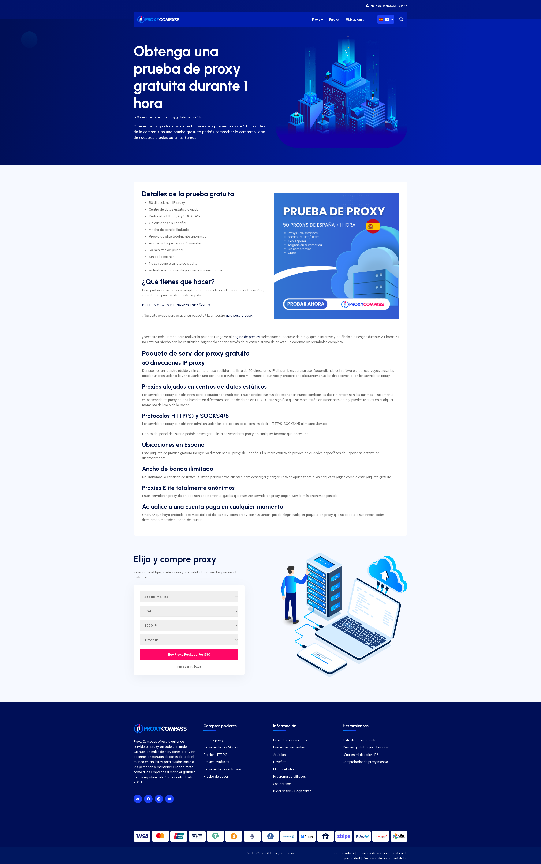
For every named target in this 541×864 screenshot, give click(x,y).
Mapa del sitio (283, 769)
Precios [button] (334, 19)
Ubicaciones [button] (355, 19)
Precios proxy (213, 740)
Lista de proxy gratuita (359, 740)
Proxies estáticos (216, 762)
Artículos (279, 755)
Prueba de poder (215, 776)
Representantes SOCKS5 (221, 747)
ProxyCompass (282, 853)
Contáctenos (282, 784)
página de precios (246, 337)
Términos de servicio (373, 853)
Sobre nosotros (342, 853)
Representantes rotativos (222, 769)
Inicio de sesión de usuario (388, 6)
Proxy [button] (316, 19)
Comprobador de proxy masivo (365, 762)
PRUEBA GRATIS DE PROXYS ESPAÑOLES (176, 305)
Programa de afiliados (289, 776)
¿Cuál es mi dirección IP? (360, 755)
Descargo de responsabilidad (385, 858)
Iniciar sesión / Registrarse (292, 791)
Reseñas (279, 762)
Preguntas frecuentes (289, 747)
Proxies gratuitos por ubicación (365, 747)
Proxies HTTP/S (215, 755)
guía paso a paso (239, 315)
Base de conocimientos (290, 740)
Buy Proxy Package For (189, 654)
